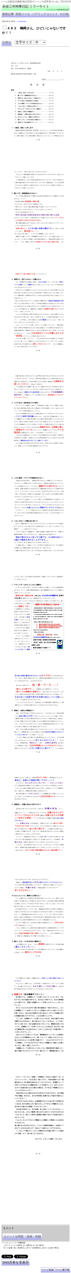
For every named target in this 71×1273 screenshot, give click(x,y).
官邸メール (22, 14)
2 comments (21, 21)
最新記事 (8, 14)
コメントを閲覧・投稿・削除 (22, 1236)
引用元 (6, 42)
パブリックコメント (45, 14)
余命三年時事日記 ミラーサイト (25, 6)
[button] (35, 98)
